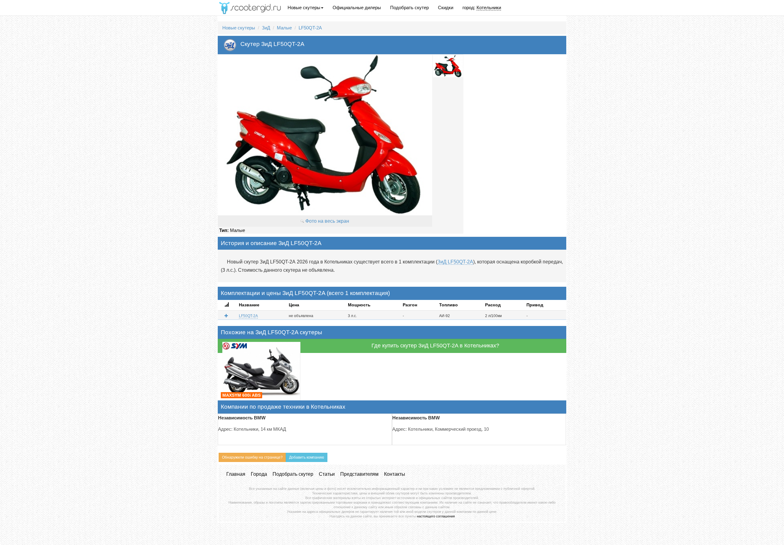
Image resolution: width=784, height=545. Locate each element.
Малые (284, 27)
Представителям (359, 474)
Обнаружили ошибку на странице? (252, 457)
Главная (235, 474)
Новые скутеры (304, 7)
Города (259, 474)
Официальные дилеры (357, 7)
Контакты (394, 474)
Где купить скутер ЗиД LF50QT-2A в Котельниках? (435, 346)
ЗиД (266, 27)
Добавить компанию (306, 457)
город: (481, 7)
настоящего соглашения (436, 516)
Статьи (327, 474)
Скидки (445, 7)
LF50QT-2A (310, 27)
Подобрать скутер (409, 7)
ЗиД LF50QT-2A (455, 261)
